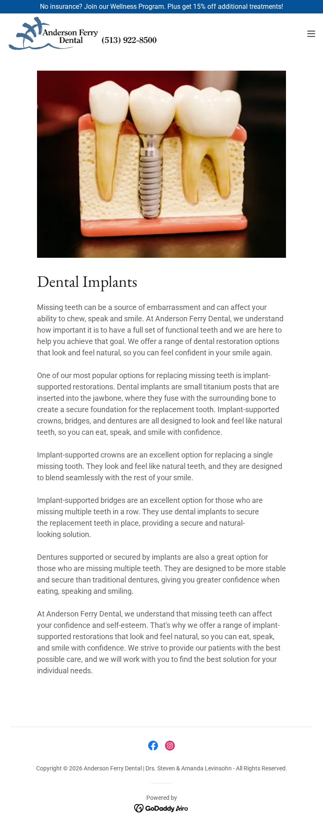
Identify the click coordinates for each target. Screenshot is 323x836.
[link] (82, 33)
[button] (311, 33)
